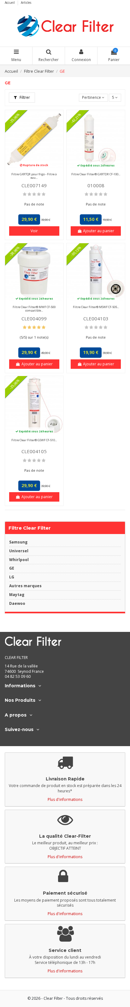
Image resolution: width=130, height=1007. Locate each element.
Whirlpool (19, 559)
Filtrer (24, 97)
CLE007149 (34, 185)
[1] (25, 194)
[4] (39, 194)
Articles (26, 2)
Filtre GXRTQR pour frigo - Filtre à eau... (34, 176)
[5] (43, 194)
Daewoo (17, 603)
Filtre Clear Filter (30, 528)
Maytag (16, 594)
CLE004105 (34, 451)
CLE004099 (34, 318)
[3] (34, 194)
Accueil (10, 2)
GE (11, 568)
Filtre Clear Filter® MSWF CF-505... (96, 307)
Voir (34, 230)
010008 (95, 185)
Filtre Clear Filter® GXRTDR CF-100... (95, 174)
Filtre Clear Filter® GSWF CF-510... (34, 440)
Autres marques (25, 585)
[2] (29, 194)
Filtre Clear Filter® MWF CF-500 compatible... (34, 308)
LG (11, 577)
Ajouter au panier (98, 230)
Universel (18, 551)
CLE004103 (96, 318)
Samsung (18, 542)
